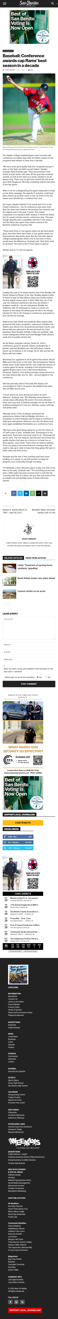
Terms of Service (15, 1010)
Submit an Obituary (16, 1118)
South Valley (13, 1270)
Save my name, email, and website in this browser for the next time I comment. (28, 670)
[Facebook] (14, 493)
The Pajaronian (14, 1247)
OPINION (12, 1053)
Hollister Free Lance (16, 1231)
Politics (11, 1047)
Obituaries (12, 1112)
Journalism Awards (16, 1282)
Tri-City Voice (13, 1250)
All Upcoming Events (16, 1095)
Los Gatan (12, 1237)
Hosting (11, 1177)
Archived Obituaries (16, 1115)
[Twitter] (20, 493)
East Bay (12, 1267)
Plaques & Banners (16, 1015)
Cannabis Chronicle (16, 1264)
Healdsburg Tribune (16, 1228)
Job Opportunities (15, 1279)
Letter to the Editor (16, 1002)
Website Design (14, 1175)
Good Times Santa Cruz (18, 1209)
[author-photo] (29, 529)
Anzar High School (15, 1083)
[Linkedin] (26, 493)
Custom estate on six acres (31, 591)
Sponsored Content (16, 1186)
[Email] (38, 493)
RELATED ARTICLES (13, 558)
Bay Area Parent (15, 1259)
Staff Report (10, 70)
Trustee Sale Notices (16, 1163)
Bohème (11, 1262)
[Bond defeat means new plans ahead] (9, 581)
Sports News (13, 1080)
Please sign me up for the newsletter (20, 677)
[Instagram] (16, 1302)
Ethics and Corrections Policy (20, 1012)
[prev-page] (4, 604)
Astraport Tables (15, 1129)
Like (30, 837)
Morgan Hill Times (15, 1239)
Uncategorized (8, 51)
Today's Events (14, 1097)
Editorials (12, 1059)
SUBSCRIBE (13, 987)
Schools (11, 1045)
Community (13, 1056)
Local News (13, 1036)
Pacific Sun (12, 1217)
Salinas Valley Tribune (17, 1245)
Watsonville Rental (15, 1132)
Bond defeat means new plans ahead (36, 578)
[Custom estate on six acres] (9, 594)
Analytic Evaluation (16, 1188)
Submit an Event (15, 1100)
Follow (28, 842)
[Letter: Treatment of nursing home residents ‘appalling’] (9, 568)
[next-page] (8, 604)
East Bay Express (15, 1206)
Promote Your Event (16, 1103)
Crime (10, 1042)
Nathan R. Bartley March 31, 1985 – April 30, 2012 (15, 511)
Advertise (12, 1025)
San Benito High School (18, 1086)
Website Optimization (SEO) (19, 1180)
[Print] (45, 493)
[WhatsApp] (32, 493)
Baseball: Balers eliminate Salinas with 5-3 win (43, 511)
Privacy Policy (14, 1007)
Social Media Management (19, 1183)
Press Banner (13, 1242)
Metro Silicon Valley (16, 1211)
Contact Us (12, 999)
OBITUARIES (13, 1110)
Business (12, 1039)
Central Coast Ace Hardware (20, 1127)
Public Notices (14, 1028)
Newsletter (12, 996)
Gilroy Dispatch (14, 1226)
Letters (11, 1062)
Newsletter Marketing (17, 1191)
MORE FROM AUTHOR (36, 558)
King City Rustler (15, 1234)
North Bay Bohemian (16, 1214)
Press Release (14, 1004)
